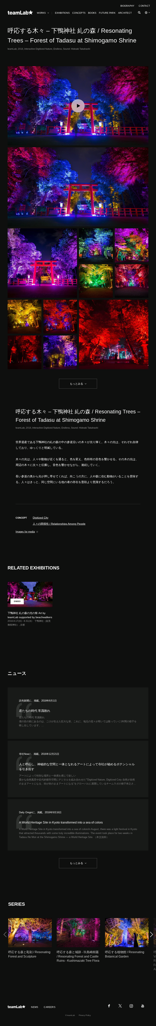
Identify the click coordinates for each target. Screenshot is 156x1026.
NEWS (34, 1007)
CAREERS (49, 1007)
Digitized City (40, 517)
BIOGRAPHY (127, 6)
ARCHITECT (125, 13)
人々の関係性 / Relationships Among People (59, 523)
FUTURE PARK (107, 13)
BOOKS (92, 13)
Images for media (25, 531)
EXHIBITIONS (62, 13)
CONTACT (144, 6)
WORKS (41, 13)
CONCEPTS (78, 13)
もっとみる (76, 383)
